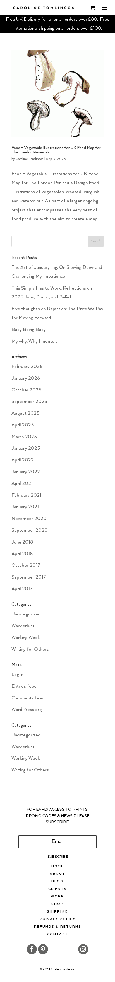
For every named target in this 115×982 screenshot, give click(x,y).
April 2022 (22, 460)
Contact (57, 934)
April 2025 (22, 425)
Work (57, 897)
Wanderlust (23, 626)
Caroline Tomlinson (30, 159)
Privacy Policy (57, 919)
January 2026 (25, 378)
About (57, 874)
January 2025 (25, 448)
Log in (17, 674)
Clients (57, 889)
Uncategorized (25, 614)
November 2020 (29, 518)
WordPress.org (26, 709)
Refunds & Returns (57, 927)
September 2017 (28, 577)
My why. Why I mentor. (34, 341)
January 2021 (25, 507)
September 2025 (29, 401)
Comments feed (27, 698)
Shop (57, 904)
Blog (57, 881)
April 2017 (22, 589)
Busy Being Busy (28, 329)
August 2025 (25, 413)
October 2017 (25, 565)
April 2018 (22, 554)
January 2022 (25, 472)
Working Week (25, 637)
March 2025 (24, 437)
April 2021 (22, 483)
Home (57, 866)
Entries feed (24, 686)
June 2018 (22, 542)
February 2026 (26, 366)
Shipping (57, 912)
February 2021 (26, 495)
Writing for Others (30, 649)
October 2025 (26, 390)
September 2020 (29, 530)
